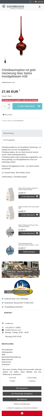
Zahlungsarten (7, 352)
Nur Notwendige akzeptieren (22, 394)
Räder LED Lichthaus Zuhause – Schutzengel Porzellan (28, 188)
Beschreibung (9, 133)
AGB (3, 354)
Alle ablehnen (22, 399)
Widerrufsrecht (7, 359)
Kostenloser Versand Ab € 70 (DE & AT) (19, 303)
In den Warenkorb (26, 106)
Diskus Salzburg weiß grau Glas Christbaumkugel (28, 225)
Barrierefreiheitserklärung (11, 357)
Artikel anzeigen (29, 252)
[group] (10, 194)
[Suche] (30, 2)
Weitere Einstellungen (22, 404)
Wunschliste (8, 115)
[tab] (22, 133)
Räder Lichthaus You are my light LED (28, 207)
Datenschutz (6, 362)
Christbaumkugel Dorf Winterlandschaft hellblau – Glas (28, 244)
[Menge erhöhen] (9, 104)
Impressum (6, 364)
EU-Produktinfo (9, 140)
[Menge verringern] (9, 108)
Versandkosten (19, 120)
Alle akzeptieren (22, 388)
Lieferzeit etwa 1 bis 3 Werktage (16, 299)
